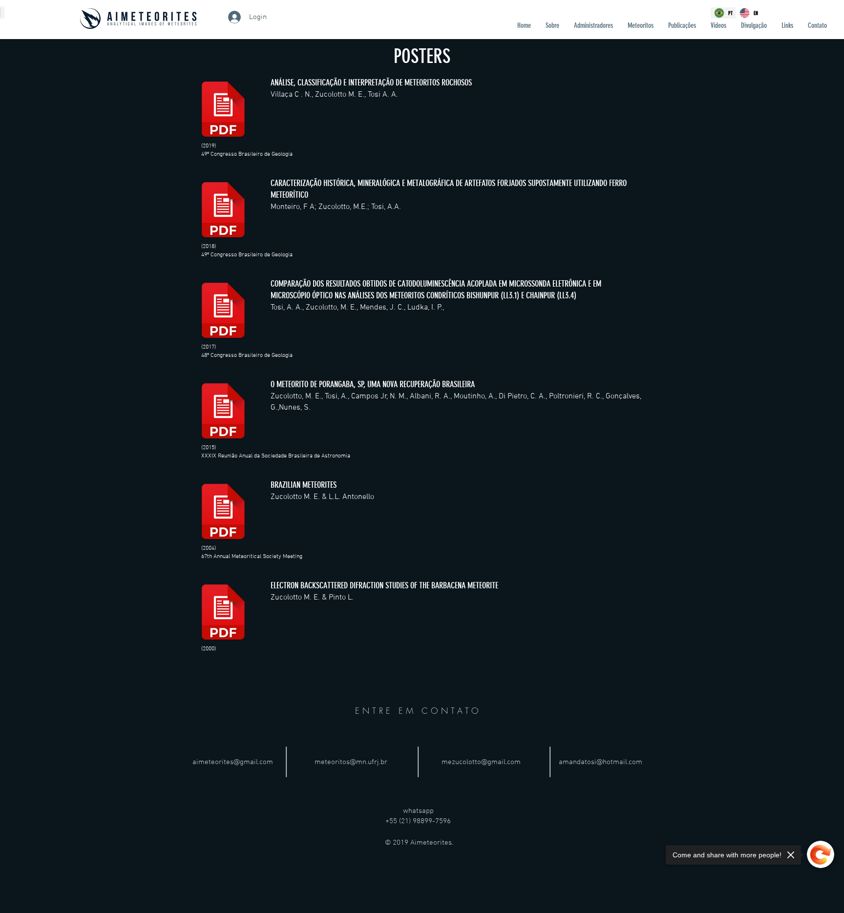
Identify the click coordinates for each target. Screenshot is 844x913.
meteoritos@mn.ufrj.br (351, 762)
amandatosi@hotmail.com (600, 762)
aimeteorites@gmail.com (232, 762)
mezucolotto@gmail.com (481, 762)
